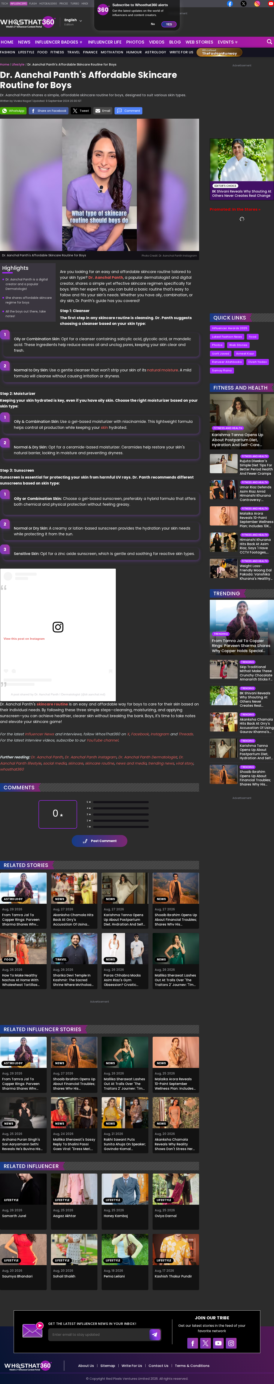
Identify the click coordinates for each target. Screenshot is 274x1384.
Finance (90, 52)
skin (104, 427)
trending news (161, 763)
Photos (135, 42)
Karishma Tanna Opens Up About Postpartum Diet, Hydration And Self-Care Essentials (124, 919)
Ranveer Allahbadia (227, 362)
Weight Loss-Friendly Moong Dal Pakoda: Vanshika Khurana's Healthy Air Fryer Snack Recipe (256, 572)
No (153, 24)
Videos (157, 42)
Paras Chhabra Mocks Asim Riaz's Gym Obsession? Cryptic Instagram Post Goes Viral (122, 979)
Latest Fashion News (227, 337)
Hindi (85, 3)
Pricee (64, 3)
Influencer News (39, 734)
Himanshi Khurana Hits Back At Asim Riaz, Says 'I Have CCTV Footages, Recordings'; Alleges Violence (256, 546)
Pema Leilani (114, 1276)
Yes (169, 24)
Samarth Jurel (14, 1216)
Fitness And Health (240, 387)
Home (7, 42)
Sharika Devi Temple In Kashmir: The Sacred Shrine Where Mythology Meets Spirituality (73, 979)
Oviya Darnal (166, 1216)
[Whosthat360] (28, 22)
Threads (185, 734)
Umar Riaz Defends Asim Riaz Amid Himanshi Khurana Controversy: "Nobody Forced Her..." (255, 493)
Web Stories (199, 42)
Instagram (159, 734)
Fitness (57, 52)
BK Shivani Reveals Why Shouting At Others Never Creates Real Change (241, 193)
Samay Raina (222, 370)
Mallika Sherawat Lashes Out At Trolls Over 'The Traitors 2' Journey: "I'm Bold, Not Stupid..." (175, 979)
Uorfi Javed (220, 354)
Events (226, 42)
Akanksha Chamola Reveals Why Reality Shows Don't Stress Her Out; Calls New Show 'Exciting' (174, 1143)
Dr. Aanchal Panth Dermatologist (147, 757)
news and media (131, 763)
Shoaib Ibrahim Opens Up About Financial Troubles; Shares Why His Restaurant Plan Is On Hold (176, 919)
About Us (86, 1365)
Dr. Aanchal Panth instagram (90, 757)
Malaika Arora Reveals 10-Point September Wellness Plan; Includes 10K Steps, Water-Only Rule (174, 1083)
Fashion (7, 52)
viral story (184, 763)
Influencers (18, 3)
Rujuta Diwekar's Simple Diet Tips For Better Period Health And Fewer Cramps (256, 467)
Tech (4, 3)
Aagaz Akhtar (64, 1216)
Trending (226, 593)
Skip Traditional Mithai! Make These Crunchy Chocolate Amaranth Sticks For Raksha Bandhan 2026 (257, 673)
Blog (175, 42)
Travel (73, 52)
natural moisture (162, 370)
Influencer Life (105, 42)
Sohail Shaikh (64, 1276)
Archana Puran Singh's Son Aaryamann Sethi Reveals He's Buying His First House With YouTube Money (23, 1143)
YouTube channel (102, 740)
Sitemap (107, 1365)
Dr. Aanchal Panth (105, 277)
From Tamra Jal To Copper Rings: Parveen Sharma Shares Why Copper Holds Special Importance (21, 919)
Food (42, 52)
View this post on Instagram (24, 638)
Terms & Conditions (192, 1365)
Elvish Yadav (258, 362)
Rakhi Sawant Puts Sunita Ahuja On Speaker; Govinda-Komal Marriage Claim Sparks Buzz (125, 1143)
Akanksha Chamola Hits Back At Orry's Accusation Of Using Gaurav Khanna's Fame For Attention (73, 919)
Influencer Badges (57, 41)
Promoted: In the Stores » (235, 209)
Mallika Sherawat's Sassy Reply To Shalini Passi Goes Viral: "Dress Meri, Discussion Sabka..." (74, 1143)
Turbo (74, 3)
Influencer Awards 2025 (229, 328)
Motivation (112, 52)
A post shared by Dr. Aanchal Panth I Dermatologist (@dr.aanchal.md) (58, 694)
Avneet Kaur (245, 354)
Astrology (155, 52)
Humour (134, 52)
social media (54, 763)
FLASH (33, 3)
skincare (75, 763)
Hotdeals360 (48, 3)
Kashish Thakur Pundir (173, 1276)
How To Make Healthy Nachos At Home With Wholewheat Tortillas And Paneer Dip (20, 979)
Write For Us (182, 52)
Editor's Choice (225, 186)
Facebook (140, 734)
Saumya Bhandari (17, 1276)
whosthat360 (12, 769)
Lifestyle (26, 52)
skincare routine (52, 704)
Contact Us (158, 1365)
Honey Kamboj (116, 1216)
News (24, 42)
